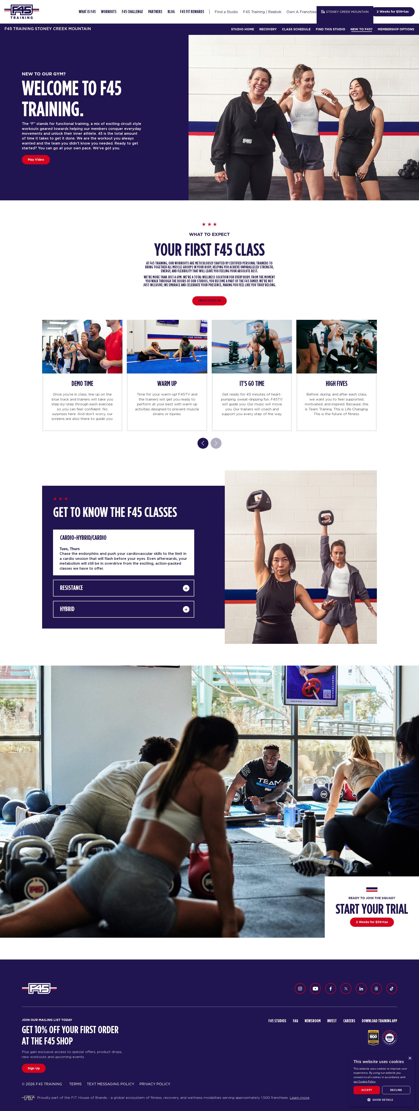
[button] (382, 1099)
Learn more (299, 1097)
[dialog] (382, 1080)
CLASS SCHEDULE (296, 29)
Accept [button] (366, 1090)
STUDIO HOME (242, 29)
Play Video (36, 159)
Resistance (71, 588)
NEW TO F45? (361, 29)
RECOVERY (268, 29)
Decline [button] (396, 1090)
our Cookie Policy (364, 1081)
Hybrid (67, 609)
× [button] (409, 1058)
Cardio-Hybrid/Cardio (83, 538)
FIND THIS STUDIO (330, 29)
